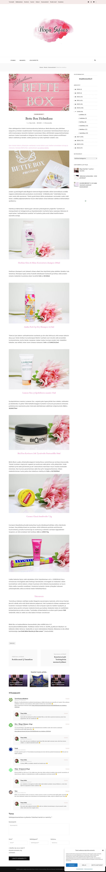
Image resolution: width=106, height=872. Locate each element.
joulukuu (81, 114)
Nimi (11, 839)
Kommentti (12, 822)
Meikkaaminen (19, 2)
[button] (103, 850)
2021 (78, 100)
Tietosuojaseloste (88, 868)
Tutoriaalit (11, 2)
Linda (16, 748)
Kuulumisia (60, 2)
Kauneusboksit (45, 2)
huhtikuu (81, 122)
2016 (78, 140)
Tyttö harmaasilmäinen (21, 698)
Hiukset (38, 2)
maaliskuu (82, 125)
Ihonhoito (26, 2)
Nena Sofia (32, 123)
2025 (78, 93)
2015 (78, 144)
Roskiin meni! (53, 2)
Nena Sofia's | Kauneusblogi (39, 869)
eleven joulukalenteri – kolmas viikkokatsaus (17, 683)
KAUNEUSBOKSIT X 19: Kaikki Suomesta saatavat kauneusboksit (88, 185)
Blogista (22, 60)
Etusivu (13, 60)
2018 (78, 111)
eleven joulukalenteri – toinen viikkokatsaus (58, 683)
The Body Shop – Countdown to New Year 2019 (38, 683)
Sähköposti (34, 839)
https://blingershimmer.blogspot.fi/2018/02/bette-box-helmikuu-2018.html (33, 731)
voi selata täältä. (43, 148)
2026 (78, 89)
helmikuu (82, 129)
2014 (78, 148)
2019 (78, 108)
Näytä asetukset (97, 865)
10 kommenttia (48, 123)
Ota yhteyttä (34, 60)
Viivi (16, 791)
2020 (78, 104)
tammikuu (82, 133)
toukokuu (82, 118)
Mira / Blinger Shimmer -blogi (23, 724)
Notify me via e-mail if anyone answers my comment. (17, 850)
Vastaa (67, 698)
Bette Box (12, 643)
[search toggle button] (95, 60)
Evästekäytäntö (79, 868)
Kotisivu (53, 839)
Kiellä (84, 865)
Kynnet (32, 2)
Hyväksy (71, 865)
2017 (78, 137)
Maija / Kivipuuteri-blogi (22, 769)
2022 (78, 96)
